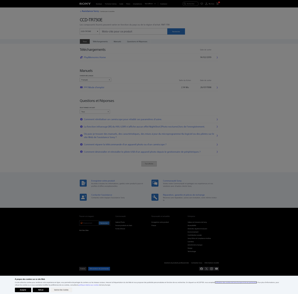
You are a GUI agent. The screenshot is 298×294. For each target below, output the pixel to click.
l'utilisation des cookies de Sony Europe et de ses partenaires (236, 282)
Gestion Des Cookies (61, 290)
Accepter (23, 290)
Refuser (41, 290)
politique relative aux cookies (89, 285)
